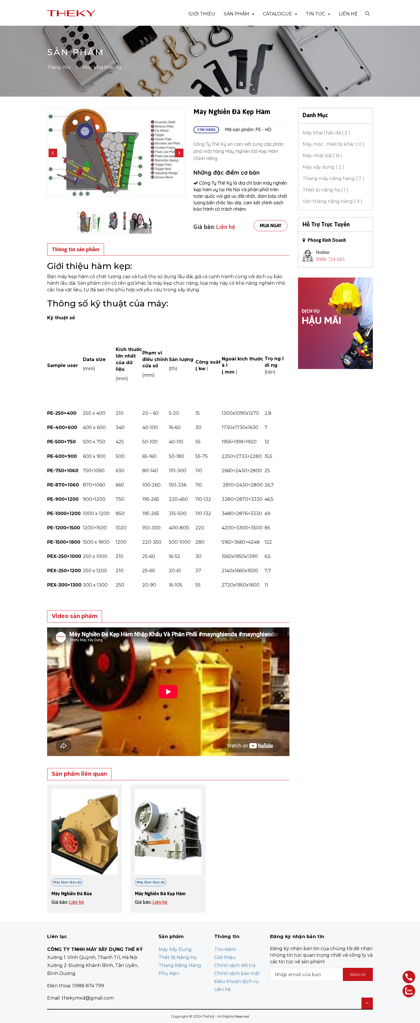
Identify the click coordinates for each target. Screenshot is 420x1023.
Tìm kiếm (225, 949)
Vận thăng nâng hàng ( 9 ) (332, 201)
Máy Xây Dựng (175, 949)
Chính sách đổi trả (234, 965)
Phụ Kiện (169, 973)
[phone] (409, 977)
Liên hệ (225, 227)
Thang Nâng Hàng (180, 965)
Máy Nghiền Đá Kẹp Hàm (160, 893)
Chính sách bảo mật (237, 973)
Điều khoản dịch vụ (236, 981)
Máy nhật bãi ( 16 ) (323, 155)
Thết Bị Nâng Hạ (178, 957)
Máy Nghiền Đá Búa (71, 893)
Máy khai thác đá (67, 882)
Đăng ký (358, 974)
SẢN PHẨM (236, 14)
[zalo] (409, 991)
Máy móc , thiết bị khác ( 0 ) (334, 144)
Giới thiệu (225, 957)
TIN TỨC (315, 14)
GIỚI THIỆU (202, 14)
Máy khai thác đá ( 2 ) (326, 132)
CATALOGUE (277, 14)
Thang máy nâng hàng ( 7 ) (333, 178)
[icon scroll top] (367, 1003)
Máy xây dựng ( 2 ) (323, 167)
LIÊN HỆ (348, 14)
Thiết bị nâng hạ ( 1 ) (325, 190)
